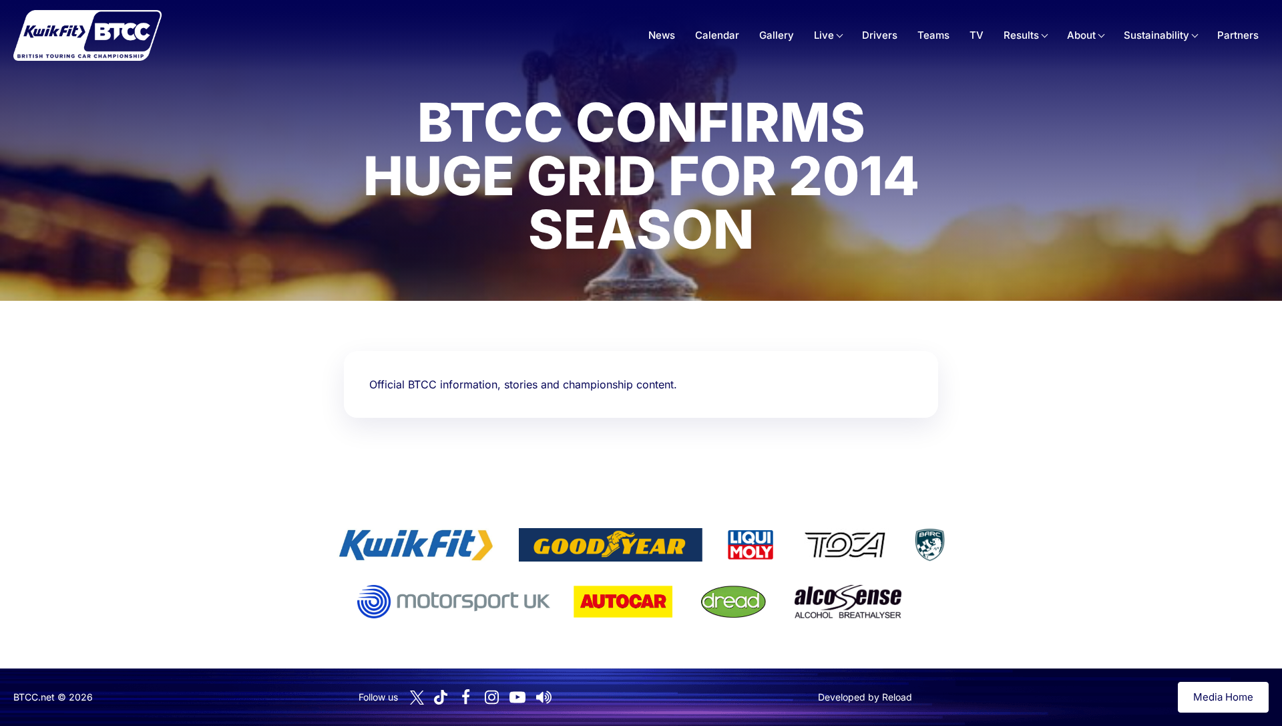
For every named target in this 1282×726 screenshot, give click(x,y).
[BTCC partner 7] (623, 601)
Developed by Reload (865, 697)
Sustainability (1156, 35)
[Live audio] (544, 697)
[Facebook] (465, 697)
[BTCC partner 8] (733, 601)
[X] (417, 698)
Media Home (1223, 697)
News (661, 35)
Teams (933, 35)
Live (824, 35)
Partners (1238, 35)
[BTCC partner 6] (453, 601)
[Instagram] (491, 697)
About (1081, 35)
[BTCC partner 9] (848, 601)
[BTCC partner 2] (610, 545)
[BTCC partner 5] (929, 545)
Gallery (776, 35)
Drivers (879, 35)
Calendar (717, 35)
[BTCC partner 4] (845, 545)
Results (1021, 35)
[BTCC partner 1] (416, 545)
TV (977, 35)
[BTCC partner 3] (750, 545)
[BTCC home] (87, 35)
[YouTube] (517, 697)
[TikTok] (440, 697)
